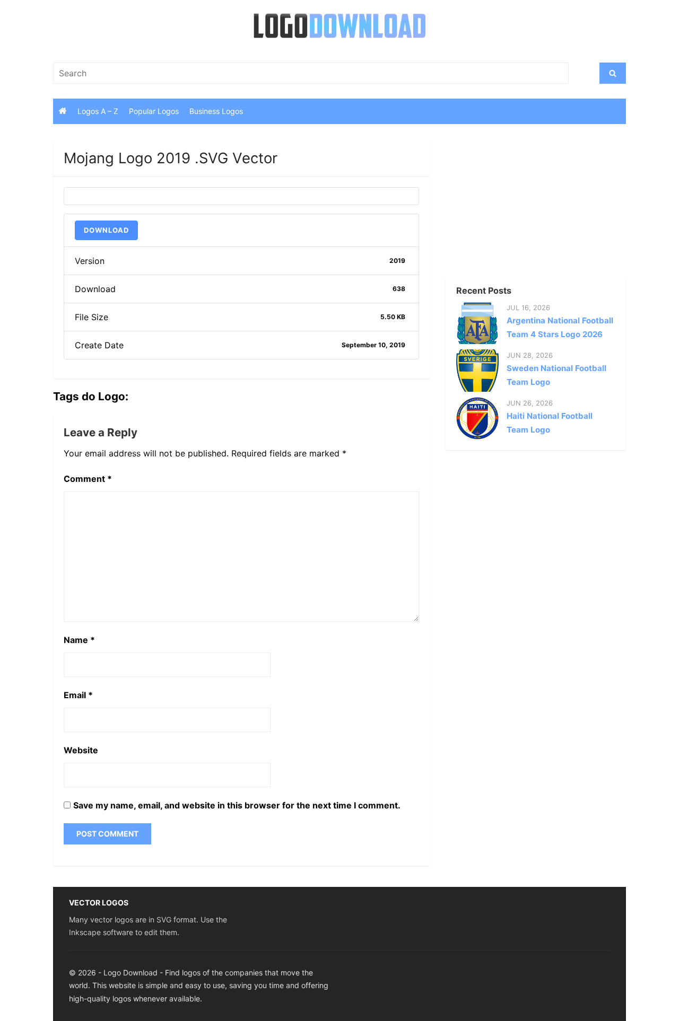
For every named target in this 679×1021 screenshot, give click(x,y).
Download (106, 230)
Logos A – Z (97, 111)
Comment (88, 478)
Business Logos (216, 111)
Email (78, 695)
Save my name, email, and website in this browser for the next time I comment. (237, 805)
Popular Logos (154, 111)
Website (81, 750)
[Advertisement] (517, 206)
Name (79, 640)
